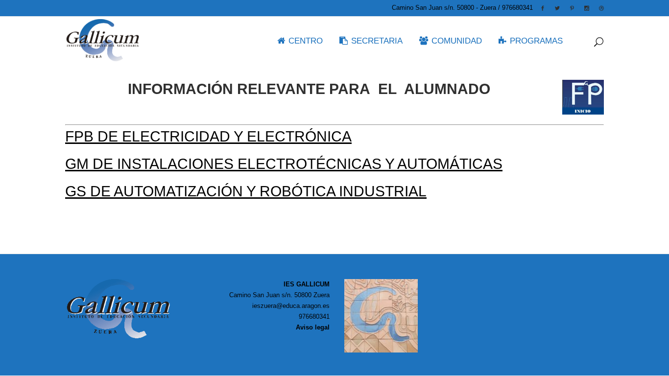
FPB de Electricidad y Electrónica (208, 136)
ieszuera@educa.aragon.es (291, 305)
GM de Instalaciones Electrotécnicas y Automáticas (283, 164)
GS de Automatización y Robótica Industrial (246, 191)
